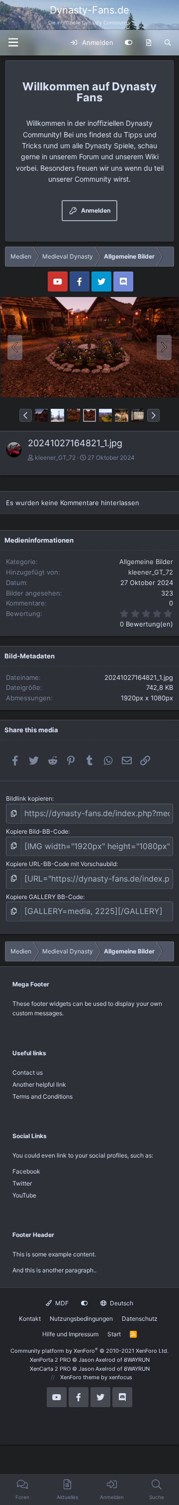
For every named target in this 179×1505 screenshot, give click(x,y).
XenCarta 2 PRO (50, 1368)
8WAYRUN (137, 1359)
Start (114, 1334)
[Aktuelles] (148, 43)
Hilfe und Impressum (70, 1334)
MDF (61, 1303)
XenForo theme (79, 1377)
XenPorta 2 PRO (50, 1359)
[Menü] (13, 42)
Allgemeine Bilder (146, 562)
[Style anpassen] (128, 43)
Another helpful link (39, 1084)
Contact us (27, 1072)
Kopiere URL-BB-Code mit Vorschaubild (61, 864)
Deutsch (120, 1303)
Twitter (22, 1183)
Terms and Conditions (42, 1096)
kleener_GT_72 (55, 457)
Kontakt (30, 1318)
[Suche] (168, 43)
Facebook (26, 1171)
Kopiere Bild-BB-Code (37, 831)
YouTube (24, 1195)
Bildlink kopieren (29, 798)
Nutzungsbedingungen (81, 1318)
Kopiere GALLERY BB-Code (44, 897)
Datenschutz (140, 1318)
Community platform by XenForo (89, 1350)
